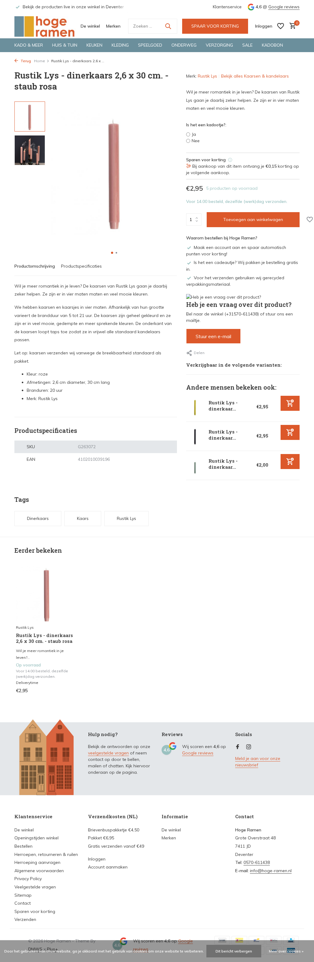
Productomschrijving (34, 266)
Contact (22, 903)
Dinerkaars (38, 518)
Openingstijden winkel (36, 838)
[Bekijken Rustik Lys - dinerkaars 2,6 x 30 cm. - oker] (195, 407)
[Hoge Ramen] (45, 26)
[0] (291, 26)
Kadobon (272, 45)
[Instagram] (248, 747)
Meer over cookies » (286, 951)
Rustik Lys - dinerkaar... (223, 405)
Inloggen (96, 859)
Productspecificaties (81, 266)
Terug (25, 61)
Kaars (83, 518)
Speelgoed (150, 45)
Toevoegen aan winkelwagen (253, 219)
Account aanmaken (108, 867)
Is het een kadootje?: (206, 125)
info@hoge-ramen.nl (271, 870)
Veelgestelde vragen (35, 887)
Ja (194, 134)
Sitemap (23, 895)
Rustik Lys (207, 76)
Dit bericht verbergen (234, 951)
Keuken (94, 45)
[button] (112, 253)
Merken (113, 26)
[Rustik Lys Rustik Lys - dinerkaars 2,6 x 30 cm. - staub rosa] (46, 594)
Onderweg (184, 45)
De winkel (90, 26)
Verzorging (219, 45)
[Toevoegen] (290, 403)
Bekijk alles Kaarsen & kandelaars (255, 76)
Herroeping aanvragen (37, 862)
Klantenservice (227, 7)
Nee (196, 140)
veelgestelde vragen (108, 753)
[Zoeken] (168, 26)
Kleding (120, 45)
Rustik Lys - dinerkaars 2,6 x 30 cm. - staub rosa (44, 638)
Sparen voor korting (34, 911)
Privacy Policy (28, 878)
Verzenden (25, 919)
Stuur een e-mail (213, 336)
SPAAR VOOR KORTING (215, 26)
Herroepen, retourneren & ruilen (46, 854)
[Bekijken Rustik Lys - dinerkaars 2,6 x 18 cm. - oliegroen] (195, 465)
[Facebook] (237, 747)
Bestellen (23, 846)
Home (39, 61)
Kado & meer (28, 45)
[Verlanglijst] (280, 26)
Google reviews (284, 7)
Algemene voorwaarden (39, 870)
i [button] (230, 160)
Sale (247, 45)
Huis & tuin (64, 45)
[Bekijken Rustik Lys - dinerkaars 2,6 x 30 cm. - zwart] (195, 436)
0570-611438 (256, 862)
